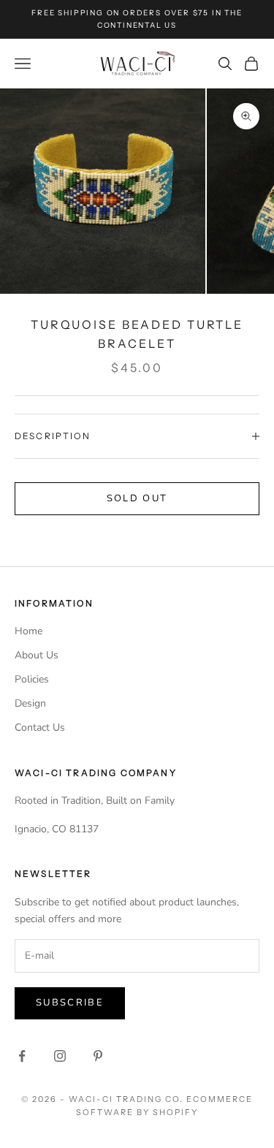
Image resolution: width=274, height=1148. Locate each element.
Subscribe (70, 1002)
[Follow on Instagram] (60, 1056)
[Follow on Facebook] (22, 1056)
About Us (36, 655)
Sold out (137, 498)
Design (30, 703)
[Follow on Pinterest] (98, 1056)
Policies (32, 679)
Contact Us (40, 727)
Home (28, 631)
